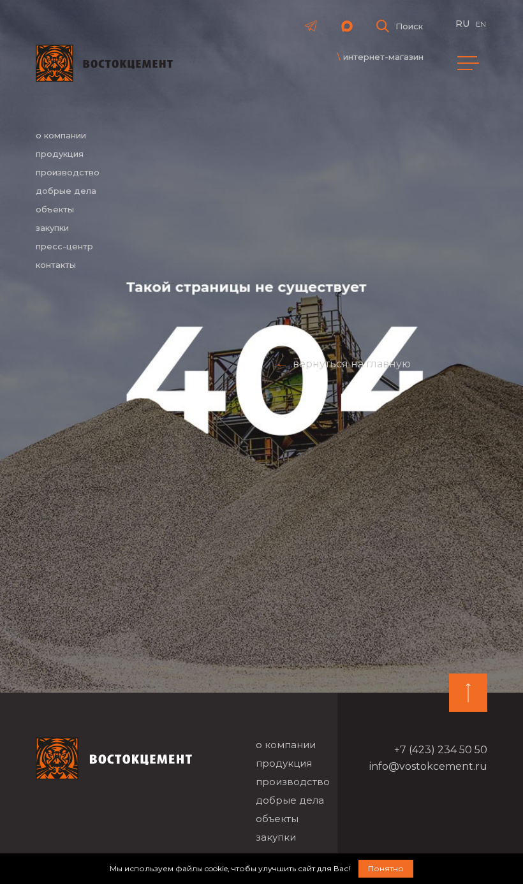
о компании (61, 135)
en (481, 24)
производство (67, 172)
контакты (56, 265)
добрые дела (66, 191)
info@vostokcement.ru (428, 766)
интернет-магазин (383, 57)
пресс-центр (64, 246)
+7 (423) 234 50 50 (440, 750)
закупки (52, 228)
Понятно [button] (386, 868)
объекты (55, 209)
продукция (60, 154)
